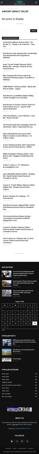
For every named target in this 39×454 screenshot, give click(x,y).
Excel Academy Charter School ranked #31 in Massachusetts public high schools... (25, 283)
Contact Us (31, 448)
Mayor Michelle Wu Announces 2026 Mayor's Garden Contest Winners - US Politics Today (17, 136)
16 (34, 316)
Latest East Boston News (10, 38)
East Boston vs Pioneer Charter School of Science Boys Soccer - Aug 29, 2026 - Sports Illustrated (19, 107)
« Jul (3, 330)
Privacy (14, 448)
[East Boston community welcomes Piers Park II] (6, 352)
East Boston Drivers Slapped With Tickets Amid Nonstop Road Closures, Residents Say (19, 207)
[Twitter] (27, 441)
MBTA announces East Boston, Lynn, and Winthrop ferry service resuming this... (24, 342)
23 (34, 320)
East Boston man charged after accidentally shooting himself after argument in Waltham (20, 55)
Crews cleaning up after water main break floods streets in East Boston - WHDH (19, 146)
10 (4, 316)
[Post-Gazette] (6, 359)
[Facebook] (17, 441)
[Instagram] (22, 441)
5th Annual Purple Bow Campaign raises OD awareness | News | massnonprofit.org (19, 126)
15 (30, 316)
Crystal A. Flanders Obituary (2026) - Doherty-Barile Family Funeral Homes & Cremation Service (18, 229)
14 (25, 316)
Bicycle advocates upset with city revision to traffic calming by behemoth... (23, 292)
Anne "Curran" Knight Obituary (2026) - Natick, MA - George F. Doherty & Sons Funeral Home (17, 66)
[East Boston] (19, 2)
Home (3, 9)
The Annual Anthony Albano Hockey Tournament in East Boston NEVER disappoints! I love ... (17, 218)
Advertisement (22, 448)
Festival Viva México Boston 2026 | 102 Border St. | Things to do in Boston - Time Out (19, 44)
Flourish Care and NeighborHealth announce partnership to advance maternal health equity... (23, 273)
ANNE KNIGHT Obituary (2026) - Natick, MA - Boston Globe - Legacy (20, 88)
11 (10, 316)
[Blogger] (12, 441)
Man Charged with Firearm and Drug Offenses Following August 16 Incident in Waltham (18, 78)
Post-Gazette (17, 359)
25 (10, 323)
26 (15, 323)
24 (4, 323)
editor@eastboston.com (23, 428)
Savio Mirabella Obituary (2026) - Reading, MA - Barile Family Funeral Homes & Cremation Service (19, 176)
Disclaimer (8, 448)
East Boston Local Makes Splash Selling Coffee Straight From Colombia (18, 97)
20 (21, 320)
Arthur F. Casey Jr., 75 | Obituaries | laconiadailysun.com (16, 166)
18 (10, 320)
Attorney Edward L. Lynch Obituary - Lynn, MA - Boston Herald (19, 117)
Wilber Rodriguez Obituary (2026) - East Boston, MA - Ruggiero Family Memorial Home (18, 156)
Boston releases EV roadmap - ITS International (16, 197)
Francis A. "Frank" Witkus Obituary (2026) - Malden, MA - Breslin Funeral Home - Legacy (19, 187)
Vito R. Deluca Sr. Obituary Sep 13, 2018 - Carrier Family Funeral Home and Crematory (18, 240)
